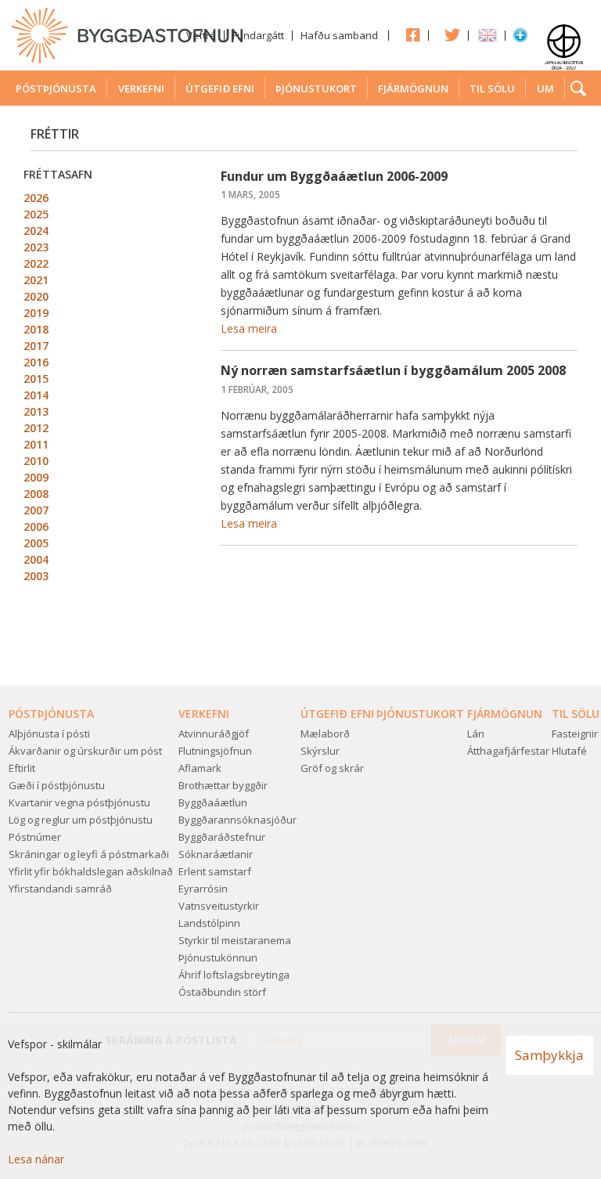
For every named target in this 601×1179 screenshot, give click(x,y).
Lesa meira (249, 328)
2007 (36, 510)
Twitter (448, 34)
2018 (36, 329)
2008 (36, 493)
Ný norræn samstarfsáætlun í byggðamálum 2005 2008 (393, 370)
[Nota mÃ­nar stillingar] (520, 38)
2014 (36, 395)
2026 (36, 197)
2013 (36, 411)
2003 (36, 575)
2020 (36, 296)
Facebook (408, 34)
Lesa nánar (36, 1159)
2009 (36, 477)
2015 (36, 378)
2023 (36, 247)
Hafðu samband (339, 35)
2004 (36, 559)
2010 (36, 460)
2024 (36, 230)
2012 (36, 427)
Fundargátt (258, 35)
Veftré (201, 35)
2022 (36, 263)
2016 (36, 362)
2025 (36, 214)
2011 (36, 444)
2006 (36, 526)
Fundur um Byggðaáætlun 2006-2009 (334, 176)
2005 (36, 542)
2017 (36, 345)
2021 (36, 279)
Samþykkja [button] (549, 1055)
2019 (36, 312)
